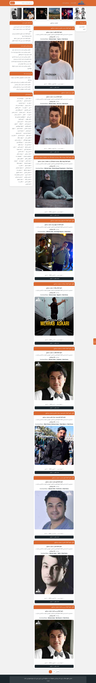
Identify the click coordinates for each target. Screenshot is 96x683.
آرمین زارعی (20, 121)
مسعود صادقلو (27, 170)
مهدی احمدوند (27, 163)
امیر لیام (29, 112)
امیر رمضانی (21, 112)
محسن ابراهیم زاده (19, 174)
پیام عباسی (19, 101)
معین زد (20, 165)
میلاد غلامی (28, 161)
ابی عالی (29, 117)
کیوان (15, 124)
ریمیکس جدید (65, 3)
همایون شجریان (27, 156)
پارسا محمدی (22, 103)
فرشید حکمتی (27, 128)
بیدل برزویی (28, 105)
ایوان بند (24, 107)
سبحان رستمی (18, 140)
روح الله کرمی (19, 142)
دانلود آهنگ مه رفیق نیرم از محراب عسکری (61, 220)
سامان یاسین (28, 142)
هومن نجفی (20, 158)
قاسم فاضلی (28, 126)
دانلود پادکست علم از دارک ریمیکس (23, 84)
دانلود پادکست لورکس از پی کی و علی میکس (21, 82)
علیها (13, 128)
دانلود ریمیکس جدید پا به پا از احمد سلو (21, 50)
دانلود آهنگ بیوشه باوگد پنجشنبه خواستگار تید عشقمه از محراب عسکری (53, 157)
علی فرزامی (28, 131)
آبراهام (20, 124)
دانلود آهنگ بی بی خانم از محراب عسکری (61, 607)
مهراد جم (21, 161)
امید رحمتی (14, 112)
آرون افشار (21, 119)
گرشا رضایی (28, 184)
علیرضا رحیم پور (27, 133)
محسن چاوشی (27, 177)
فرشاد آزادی (19, 128)
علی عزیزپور (18, 133)
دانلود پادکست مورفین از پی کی (24, 89)
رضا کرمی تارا (28, 144)
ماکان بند (20, 181)
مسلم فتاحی (28, 168)
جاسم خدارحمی (27, 101)
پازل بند (29, 103)
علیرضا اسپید (20, 131)
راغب (14, 147)
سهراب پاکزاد (20, 138)
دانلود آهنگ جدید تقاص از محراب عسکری (61, 28)
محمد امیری (28, 174)
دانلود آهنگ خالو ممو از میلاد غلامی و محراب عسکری (59, 413)
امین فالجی (17, 107)
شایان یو (14, 135)
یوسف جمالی (19, 154)
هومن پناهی (28, 158)
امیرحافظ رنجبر (19, 110)
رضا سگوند (20, 144)
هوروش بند (18, 156)
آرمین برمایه (28, 121)
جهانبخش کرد (20, 98)
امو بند (29, 114)
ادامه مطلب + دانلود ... (54, 87)
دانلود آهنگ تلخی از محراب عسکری (63, 542)
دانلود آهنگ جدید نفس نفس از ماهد (22, 38)
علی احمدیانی (21, 135)
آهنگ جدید (73, 3)
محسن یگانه (28, 179)
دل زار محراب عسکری (66, 92)
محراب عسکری (54, 23)
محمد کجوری (19, 172)
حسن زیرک (28, 151)
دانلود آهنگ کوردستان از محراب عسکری (62, 478)
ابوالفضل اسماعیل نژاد (20, 117)
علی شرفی (28, 135)
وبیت (48, 680)
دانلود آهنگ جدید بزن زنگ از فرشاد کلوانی (21, 40)
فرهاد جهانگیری (19, 126)
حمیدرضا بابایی (27, 149)
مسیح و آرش (28, 124)
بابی (30, 107)
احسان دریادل (17, 114)
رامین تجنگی (28, 147)
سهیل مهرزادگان (27, 140)
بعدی (58, 671)
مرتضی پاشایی (27, 172)
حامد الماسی (20, 151)
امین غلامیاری (27, 110)
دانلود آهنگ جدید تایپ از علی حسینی (22, 27)
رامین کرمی (20, 147)
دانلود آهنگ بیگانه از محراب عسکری (63, 284)
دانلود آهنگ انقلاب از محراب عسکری (63, 348)
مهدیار (15, 161)
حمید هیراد (19, 149)
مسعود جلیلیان (19, 168)
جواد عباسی (28, 98)
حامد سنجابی (28, 154)
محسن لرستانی (18, 177)
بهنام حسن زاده (19, 105)
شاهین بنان (28, 138)
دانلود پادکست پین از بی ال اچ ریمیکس (22, 87)
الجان (24, 114)
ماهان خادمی (28, 181)
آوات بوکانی (28, 119)
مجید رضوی (19, 179)
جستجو (12, 3)
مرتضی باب (19, 170)
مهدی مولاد (19, 163)
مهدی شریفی (28, 165)
